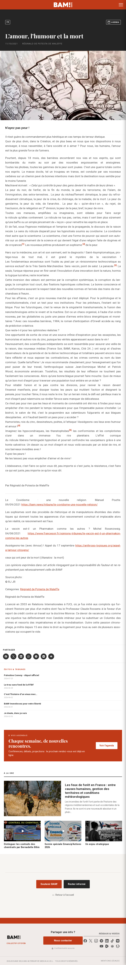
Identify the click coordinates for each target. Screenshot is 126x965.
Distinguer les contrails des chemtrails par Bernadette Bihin (22, 845)
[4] (19, 425)
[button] (121, 4)
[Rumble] (107, 946)
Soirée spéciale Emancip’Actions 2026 (63, 845)
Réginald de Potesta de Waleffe (39, 589)
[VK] (44, 656)
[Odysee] (117, 946)
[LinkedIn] (21, 656)
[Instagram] (96, 940)
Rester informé (76, 884)
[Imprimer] (51, 656)
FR (8, 22)
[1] (23, 244)
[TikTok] (112, 940)
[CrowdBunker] (112, 946)
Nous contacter (63, 940)
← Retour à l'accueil (63, 894)
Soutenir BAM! (49, 884)
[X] (13, 656)
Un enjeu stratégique (97, 844)
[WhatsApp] (29, 656)
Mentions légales (110, 961)
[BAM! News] (63, 5)
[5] (70, 430)
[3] (115, 265)
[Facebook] (6, 656)
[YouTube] (101, 946)
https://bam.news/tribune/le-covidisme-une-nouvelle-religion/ (59, 504)
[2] (84, 244)
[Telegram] (36, 656)
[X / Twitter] (90, 940)
